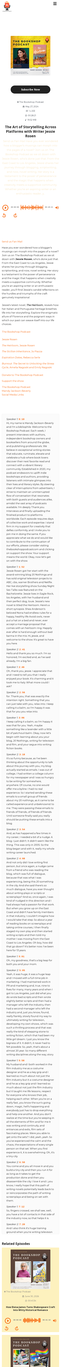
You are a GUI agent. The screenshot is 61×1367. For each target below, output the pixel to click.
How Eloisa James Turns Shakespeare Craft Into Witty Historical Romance (30, 1309)
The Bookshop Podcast (16, 331)
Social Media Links (13, 394)
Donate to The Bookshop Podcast (22, 375)
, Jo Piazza (22, 351)
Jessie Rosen (9, 339)
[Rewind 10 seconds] (4, 215)
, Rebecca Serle (21, 357)
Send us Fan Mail (12, 241)
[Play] (5, 207)
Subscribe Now (30, 89)
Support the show (13, 381)
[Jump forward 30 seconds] (15, 215)
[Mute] (57, 208)
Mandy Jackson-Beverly (16, 390)
